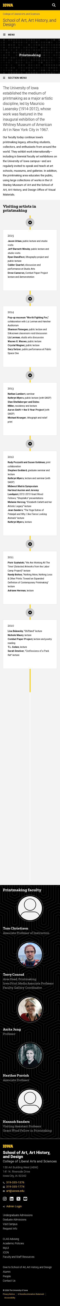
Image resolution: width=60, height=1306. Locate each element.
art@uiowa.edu (15, 1191)
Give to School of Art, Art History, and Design (27, 1267)
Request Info (10, 1228)
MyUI (6, 1247)
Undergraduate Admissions (18, 1215)
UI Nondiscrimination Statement (31, 1294)
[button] (54, 5)
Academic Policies (13, 1243)
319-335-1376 (15, 1182)
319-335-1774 (15, 1186)
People (7, 1276)
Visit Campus (10, 1224)
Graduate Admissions (14, 1219)
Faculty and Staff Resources (18, 1256)
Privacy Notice (9, 1294)
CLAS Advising (11, 1239)
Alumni (6, 1271)
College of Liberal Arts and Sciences (21, 14)
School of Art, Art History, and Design (29, 22)
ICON (6, 1252)
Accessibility (9, 1298)
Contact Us (9, 1280)
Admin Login (14, 1206)
